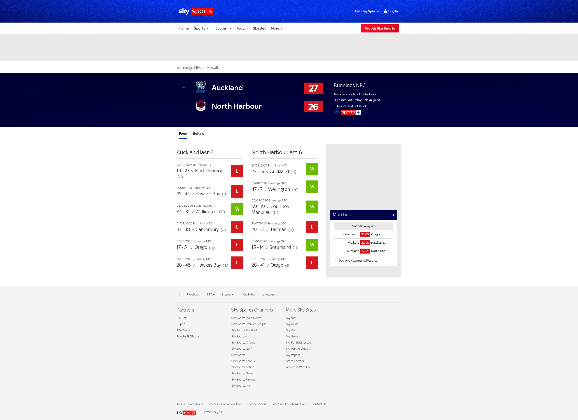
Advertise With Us (298, 367)
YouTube (248, 294)
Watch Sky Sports (380, 28)
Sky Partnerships (297, 348)
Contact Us (319, 404)
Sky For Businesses (298, 342)
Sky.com (291, 318)
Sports (199, 28)
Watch (242, 28)
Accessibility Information (289, 404)
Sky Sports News (242, 373)
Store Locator (295, 361)
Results (214, 67)
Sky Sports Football (244, 330)
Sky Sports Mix (240, 385)
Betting (198, 133)
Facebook (193, 294)
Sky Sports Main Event (246, 318)
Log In (393, 11)
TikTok (211, 294)
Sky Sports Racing (243, 379)
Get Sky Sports (367, 11)
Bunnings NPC (189, 67)
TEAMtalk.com (186, 330)
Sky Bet (259, 28)
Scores (221, 28)
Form (183, 133)
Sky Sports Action (242, 367)
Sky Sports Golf (241, 348)
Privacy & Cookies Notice (225, 404)
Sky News (292, 324)
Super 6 (182, 324)
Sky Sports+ (239, 336)
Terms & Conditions (190, 404)
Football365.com (188, 336)
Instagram (228, 294)
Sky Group (293, 336)
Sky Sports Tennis (243, 361)
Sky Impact (293, 355)
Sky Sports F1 (240, 355)
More (275, 28)
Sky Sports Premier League (248, 324)
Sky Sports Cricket (243, 342)
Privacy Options (257, 404)
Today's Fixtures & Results (357, 260)
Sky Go (290, 330)
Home (184, 28)
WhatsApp (269, 294)
